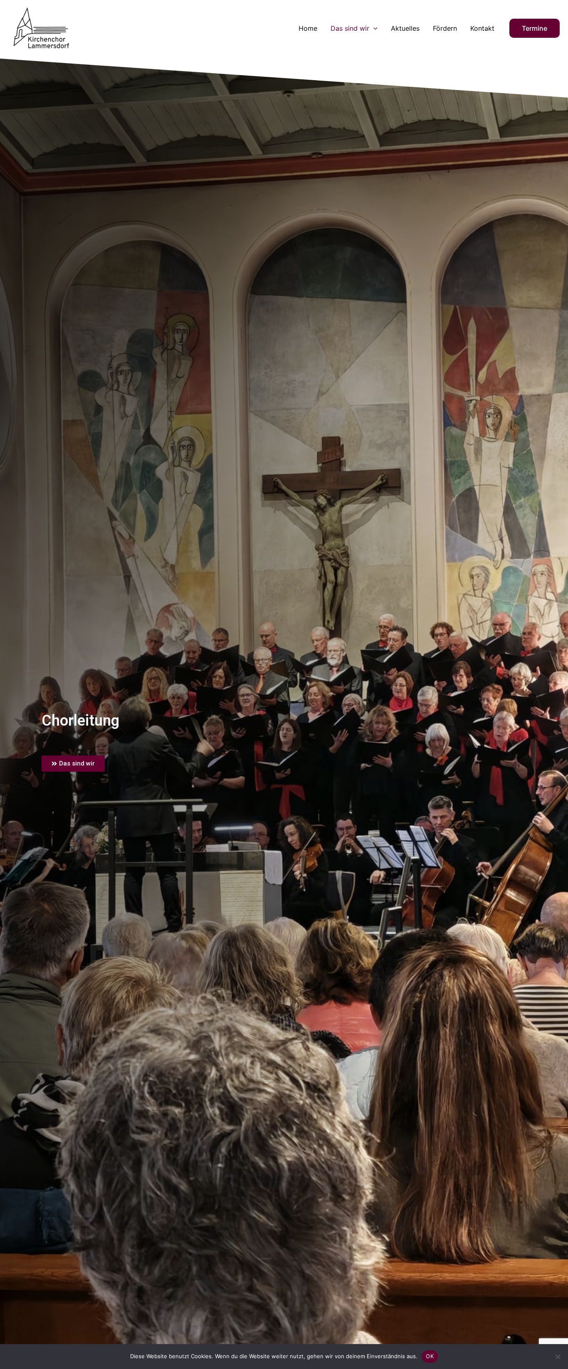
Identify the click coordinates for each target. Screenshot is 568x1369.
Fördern (445, 28)
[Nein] (557, 1356)
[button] (373, 28)
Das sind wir (350, 28)
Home (308, 28)
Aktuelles (405, 28)
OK (430, 1356)
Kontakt (482, 28)
